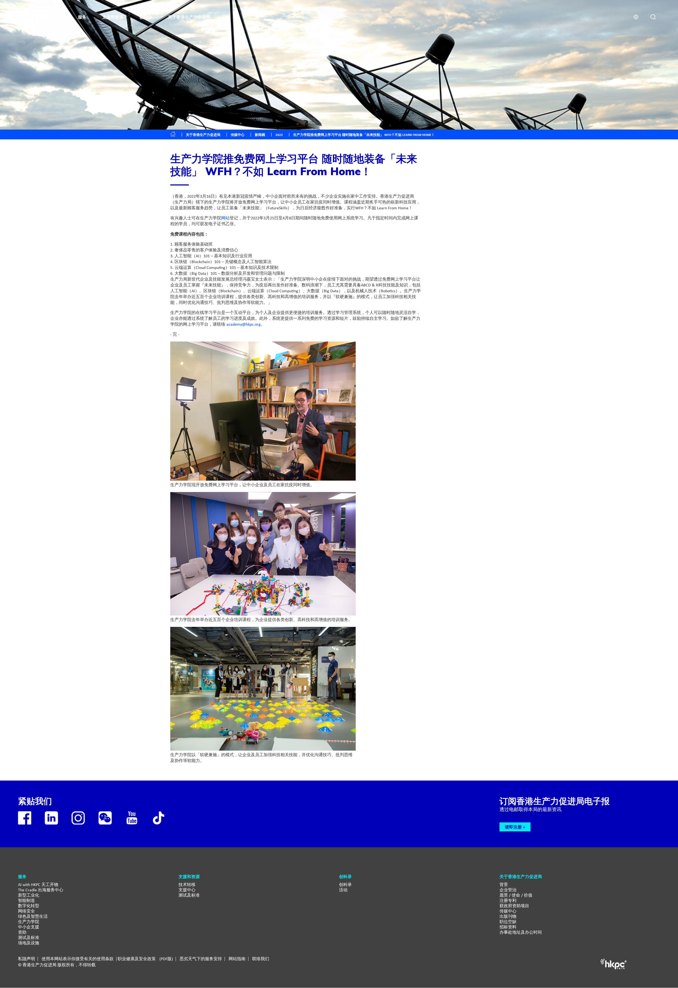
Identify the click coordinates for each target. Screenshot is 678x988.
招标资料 (507, 927)
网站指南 (237, 959)
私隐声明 (26, 959)
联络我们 (260, 959)
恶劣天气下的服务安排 (201, 959)
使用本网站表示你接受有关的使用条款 (78, 959)
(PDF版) (166, 959)
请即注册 (513, 827)
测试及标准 (28, 937)
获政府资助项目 (514, 906)
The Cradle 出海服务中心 (40, 890)
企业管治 (507, 890)
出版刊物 (507, 916)
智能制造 (26, 900)
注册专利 (507, 900)
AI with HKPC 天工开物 (38, 884)
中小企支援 (28, 927)
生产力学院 (28, 921)
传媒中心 (507, 911)
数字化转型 (28, 906)
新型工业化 (28, 895)
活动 (343, 890)
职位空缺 (507, 921)
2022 (279, 134)
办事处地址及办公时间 (520, 932)
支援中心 (187, 890)
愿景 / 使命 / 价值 (515, 895)
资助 (22, 932)
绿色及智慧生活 (33, 916)
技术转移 (187, 884)
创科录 (345, 884)
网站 (225, 218)
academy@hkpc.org (243, 324)
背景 (503, 884)
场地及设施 (28, 943)
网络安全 (26, 911)
